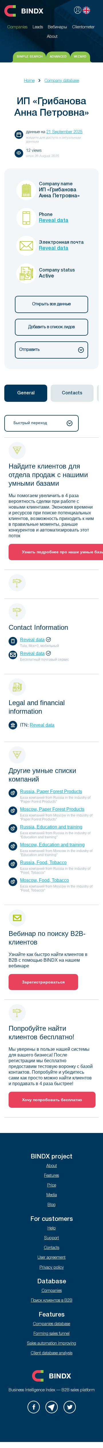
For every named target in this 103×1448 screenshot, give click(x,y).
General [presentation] (26, 393)
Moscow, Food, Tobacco (44, 880)
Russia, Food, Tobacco (43, 862)
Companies (51, 1291)
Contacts (51, 1248)
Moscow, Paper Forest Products (52, 809)
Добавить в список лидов (51, 327)
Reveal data (53, 220)
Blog (51, 1205)
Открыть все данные (51, 304)
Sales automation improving (51, 1343)
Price (51, 1185)
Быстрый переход (30, 422)
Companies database (51, 1324)
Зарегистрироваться (43, 982)
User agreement (51, 1258)
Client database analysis (51, 1353)
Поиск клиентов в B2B (51, 1301)
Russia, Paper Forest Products (51, 791)
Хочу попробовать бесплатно (52, 1099)
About (51, 1166)
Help (51, 1228)
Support (51, 1238)
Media (51, 1195)
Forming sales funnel (51, 1334)
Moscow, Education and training (52, 844)
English (86, 10)
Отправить (29, 350)
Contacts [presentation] (72, 393)
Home (29, 81)
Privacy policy (51, 1268)
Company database (61, 81)
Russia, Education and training (51, 827)
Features (51, 1176)
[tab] (25, 393)
